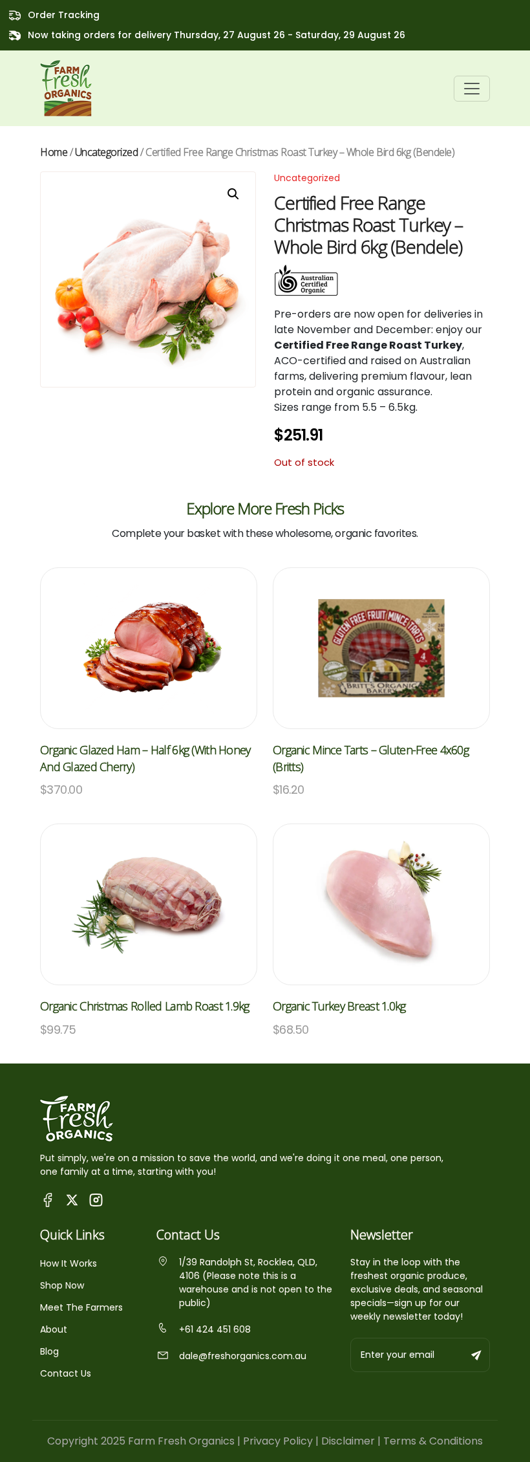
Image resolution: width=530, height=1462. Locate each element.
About (53, 1329)
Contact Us (65, 1373)
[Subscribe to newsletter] (477, 1355)
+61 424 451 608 (215, 1329)
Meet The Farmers (81, 1307)
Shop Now (62, 1285)
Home (53, 152)
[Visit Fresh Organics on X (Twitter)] (72, 1199)
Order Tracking (64, 14)
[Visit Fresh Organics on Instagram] (96, 1199)
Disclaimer (348, 1441)
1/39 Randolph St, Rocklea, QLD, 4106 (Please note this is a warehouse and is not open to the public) (255, 1282)
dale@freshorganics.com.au (242, 1355)
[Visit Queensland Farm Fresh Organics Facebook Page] (48, 1199)
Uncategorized (106, 152)
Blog (49, 1351)
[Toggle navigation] (472, 89)
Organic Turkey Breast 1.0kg (339, 1006)
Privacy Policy (278, 1441)
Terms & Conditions (433, 1441)
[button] (233, 194)
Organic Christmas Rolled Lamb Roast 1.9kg (144, 1006)
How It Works (68, 1263)
